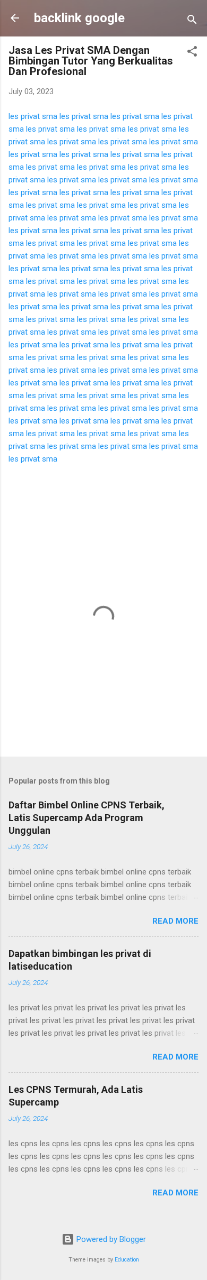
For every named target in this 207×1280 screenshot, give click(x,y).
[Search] (192, 21)
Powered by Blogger (110, 1239)
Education (127, 1259)
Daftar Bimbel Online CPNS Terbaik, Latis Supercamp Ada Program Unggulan (86, 817)
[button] (192, 53)
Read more (175, 921)
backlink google (79, 18)
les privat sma (32, 116)
